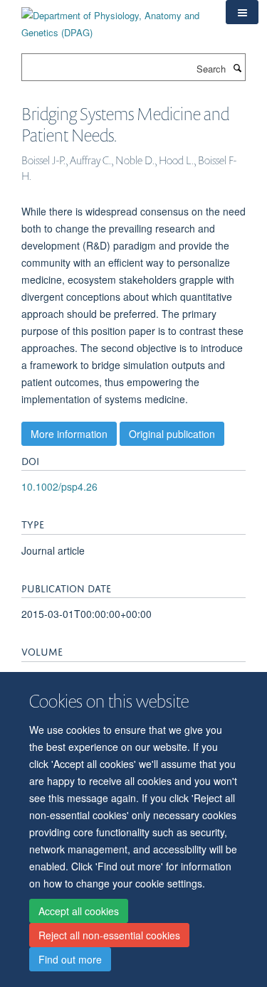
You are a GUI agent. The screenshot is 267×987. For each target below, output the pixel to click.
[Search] (237, 67)
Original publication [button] (172, 434)
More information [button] (69, 434)
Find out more (70, 959)
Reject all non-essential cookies (109, 935)
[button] (242, 12)
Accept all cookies (78, 911)
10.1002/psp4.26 (59, 486)
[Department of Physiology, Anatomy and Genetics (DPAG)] (112, 19)
